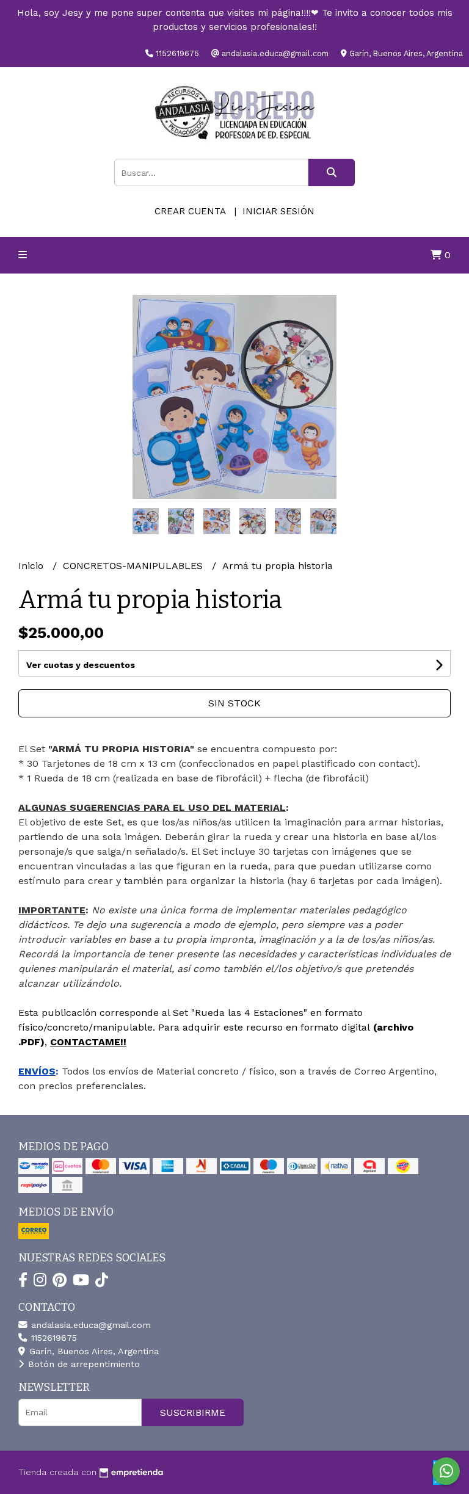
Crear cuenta (190, 211)
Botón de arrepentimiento (82, 1364)
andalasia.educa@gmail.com (89, 1325)
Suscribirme (192, 1412)
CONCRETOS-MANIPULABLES (134, 565)
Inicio (32, 565)
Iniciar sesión (278, 211)
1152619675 (52, 1338)
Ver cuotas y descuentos (80, 665)
